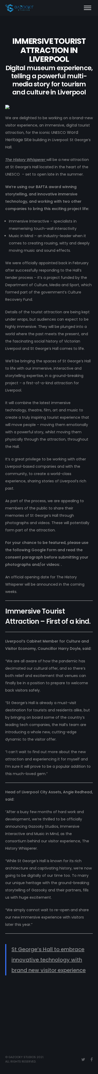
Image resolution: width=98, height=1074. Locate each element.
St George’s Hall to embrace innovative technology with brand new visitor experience (48, 960)
